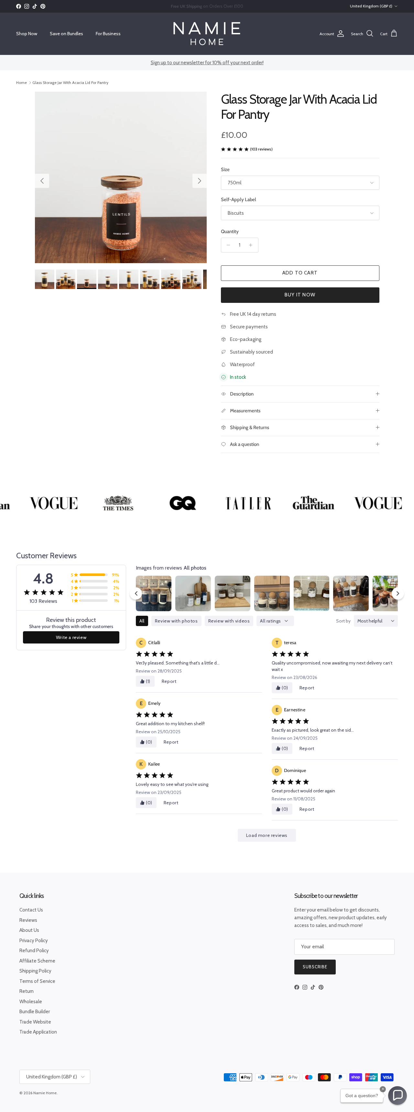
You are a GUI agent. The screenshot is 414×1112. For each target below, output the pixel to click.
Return (26, 991)
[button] (397, 1095)
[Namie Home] (207, 33)
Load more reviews (267, 835)
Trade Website (35, 1022)
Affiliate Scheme (37, 961)
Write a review (71, 637)
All (142, 621)
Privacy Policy (33, 940)
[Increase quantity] (252, 245)
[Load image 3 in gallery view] (121, 177)
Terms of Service (37, 981)
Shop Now (26, 33)
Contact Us (31, 910)
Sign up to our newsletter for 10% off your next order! (207, 63)
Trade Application (38, 1032)
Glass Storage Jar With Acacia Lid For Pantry (70, 82)
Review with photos (176, 621)
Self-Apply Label (238, 199)
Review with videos (229, 621)
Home (21, 82)
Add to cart (300, 273)
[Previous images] (136, 593)
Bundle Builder (34, 1011)
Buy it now (300, 295)
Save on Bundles (66, 33)
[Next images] (398, 593)
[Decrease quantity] (227, 245)
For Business (108, 33)
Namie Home (45, 1092)
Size (225, 169)
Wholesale (30, 1001)
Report (169, 681)
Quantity (230, 231)
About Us (29, 930)
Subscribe (315, 966)
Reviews (28, 920)
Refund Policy (34, 950)
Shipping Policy (35, 971)
